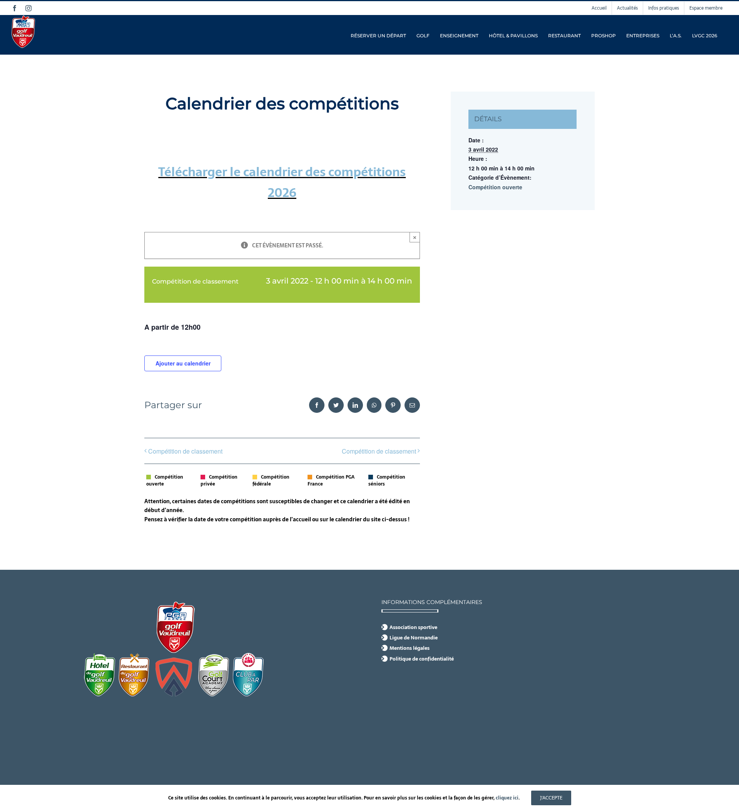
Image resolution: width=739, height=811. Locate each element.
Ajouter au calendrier (183, 363)
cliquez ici (507, 798)
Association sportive (413, 627)
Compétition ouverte (495, 187)
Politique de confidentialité (422, 659)
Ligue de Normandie (414, 637)
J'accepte (551, 798)
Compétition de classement (185, 451)
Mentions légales (410, 648)
